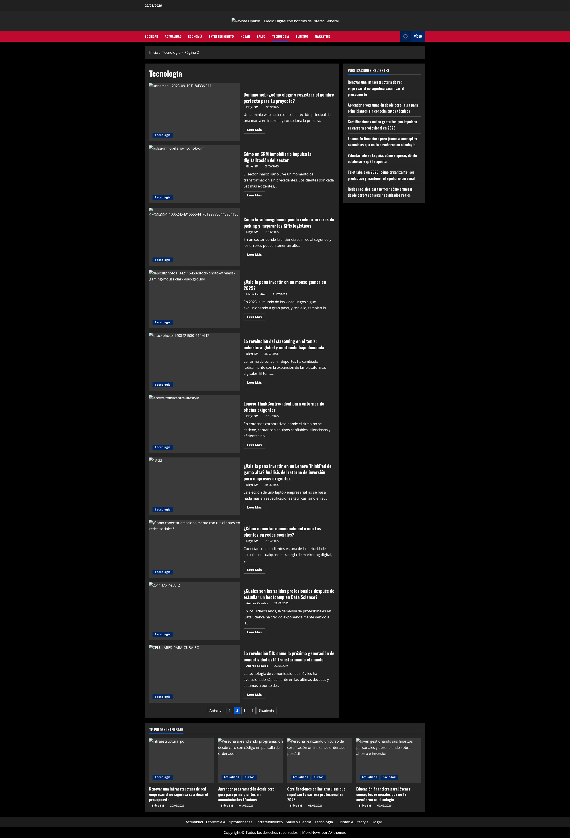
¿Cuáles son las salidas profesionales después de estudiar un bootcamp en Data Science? (194, 611)
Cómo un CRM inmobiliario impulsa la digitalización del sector (194, 174)
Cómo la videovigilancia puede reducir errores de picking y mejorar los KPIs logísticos (194, 237)
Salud (261, 36)
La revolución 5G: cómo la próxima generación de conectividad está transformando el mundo (194, 674)
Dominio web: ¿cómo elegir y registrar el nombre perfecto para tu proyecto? (194, 112)
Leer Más (256, 130)
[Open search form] (395, 36)
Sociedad (151, 36)
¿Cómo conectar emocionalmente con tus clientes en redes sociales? (194, 549)
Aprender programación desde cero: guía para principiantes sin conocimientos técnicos (247, 794)
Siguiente (266, 710)
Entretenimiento (221, 36)
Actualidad (173, 36)
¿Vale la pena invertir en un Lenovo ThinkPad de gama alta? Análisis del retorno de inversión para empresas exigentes (194, 486)
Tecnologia (280, 36)
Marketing (322, 36)
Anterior (216, 710)
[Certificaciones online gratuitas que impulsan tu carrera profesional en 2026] (319, 760)
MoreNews (311, 832)
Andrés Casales (257, 603)
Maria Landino (256, 294)
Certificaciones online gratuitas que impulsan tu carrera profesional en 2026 (316, 794)
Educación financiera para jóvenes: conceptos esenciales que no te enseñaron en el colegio (383, 794)
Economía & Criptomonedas (229, 821)
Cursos (249, 777)
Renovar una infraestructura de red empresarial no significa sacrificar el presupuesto (376, 88)
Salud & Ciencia (298, 821)
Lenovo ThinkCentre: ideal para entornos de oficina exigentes (194, 424)
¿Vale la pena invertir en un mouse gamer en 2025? (194, 299)
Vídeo (418, 36)
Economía (195, 36)
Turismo (302, 36)
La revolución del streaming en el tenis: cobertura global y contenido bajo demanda (194, 362)
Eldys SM (252, 107)
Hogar (245, 36)
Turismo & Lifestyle (352, 821)
